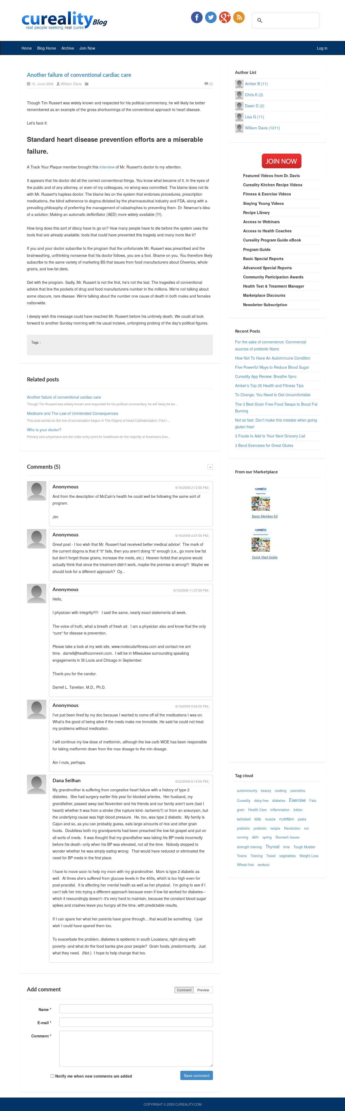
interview (107, 167)
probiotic (260, 828)
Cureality (243, 800)
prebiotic (243, 828)
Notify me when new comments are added (93, 1076)
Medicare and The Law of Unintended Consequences (72, 413)
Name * (45, 1009)
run (306, 828)
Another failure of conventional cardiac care (79, 75)
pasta (302, 819)
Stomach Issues (287, 837)
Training (256, 855)
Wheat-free (245, 864)
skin (255, 837)
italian (297, 809)
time (286, 846)
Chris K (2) (254, 94)
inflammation (279, 809)
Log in (322, 48)
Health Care (257, 809)
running (242, 837)
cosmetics (297, 790)
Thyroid (272, 846)
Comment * (41, 1035)
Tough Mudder (304, 846)
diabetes (278, 800)
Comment (184, 990)
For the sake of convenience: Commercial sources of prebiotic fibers (270, 345)
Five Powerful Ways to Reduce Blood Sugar (272, 367)
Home (27, 48)
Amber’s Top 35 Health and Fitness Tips (269, 385)
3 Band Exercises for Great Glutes (264, 445)
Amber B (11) (256, 83)
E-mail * (44, 1022)
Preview (203, 990)
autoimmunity (247, 790)
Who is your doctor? (44, 429)
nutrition (286, 819)
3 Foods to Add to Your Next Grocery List (270, 436)
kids (257, 819)
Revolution (292, 828)
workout (264, 864)
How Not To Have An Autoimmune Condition (272, 358)
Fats (312, 800)
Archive (67, 48)
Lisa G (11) (254, 116)
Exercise (297, 800)
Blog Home (46, 48)
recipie (275, 828)
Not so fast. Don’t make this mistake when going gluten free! (276, 423)
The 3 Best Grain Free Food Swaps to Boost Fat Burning (276, 407)
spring (267, 837)
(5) (211, 83)
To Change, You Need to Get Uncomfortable (272, 394)
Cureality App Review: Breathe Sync (265, 376)
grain (240, 809)
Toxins (242, 855)
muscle (270, 819)
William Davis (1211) (262, 127)
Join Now (87, 48)
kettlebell (244, 819)
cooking (281, 790)
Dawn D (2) (254, 105)
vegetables (287, 855)
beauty (266, 790)
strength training (249, 846)
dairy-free (261, 800)
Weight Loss (308, 855)
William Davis (71, 83)
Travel (270, 855)
